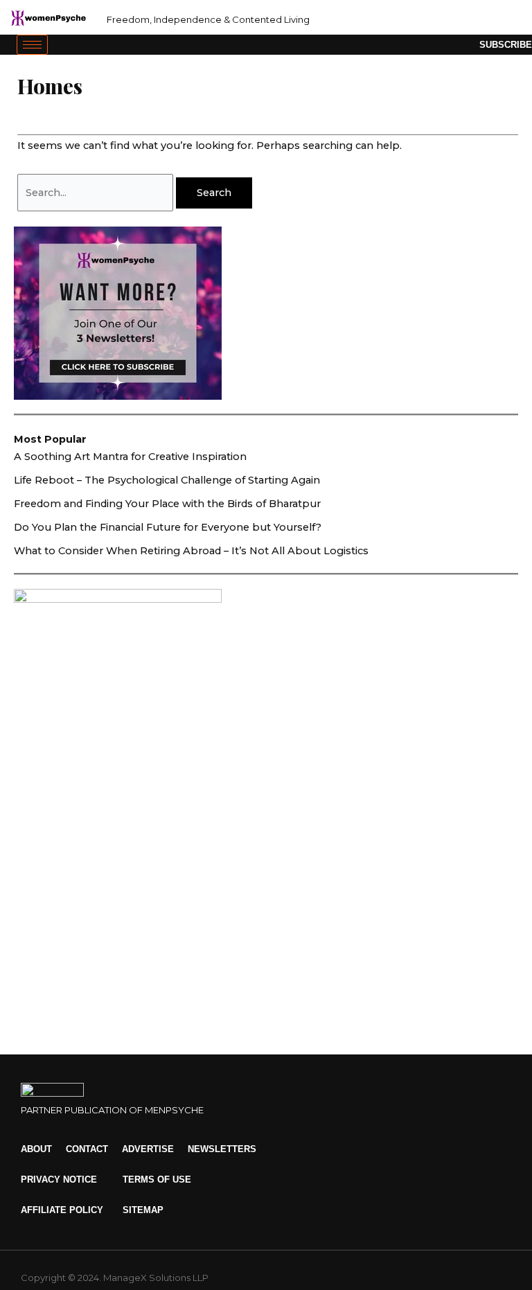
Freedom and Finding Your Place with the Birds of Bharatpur (167, 503)
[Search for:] (96, 192)
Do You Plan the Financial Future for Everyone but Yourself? (167, 527)
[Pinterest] (498, 18)
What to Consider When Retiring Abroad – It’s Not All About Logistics (191, 551)
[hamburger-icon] (32, 45)
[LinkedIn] (475, 18)
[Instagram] (451, 18)
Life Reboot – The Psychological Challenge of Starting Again (167, 480)
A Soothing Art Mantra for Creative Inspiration (130, 456)
